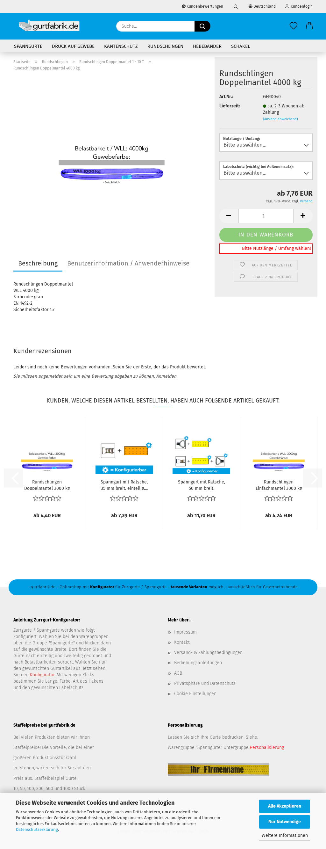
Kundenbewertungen (204, 6)
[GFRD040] (111, 155)
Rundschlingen (165, 46)
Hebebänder (207, 46)
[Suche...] (202, 26)
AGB (178, 673)
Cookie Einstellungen (195, 693)
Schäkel (240, 46)
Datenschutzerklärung (37, 829)
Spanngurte (28, 46)
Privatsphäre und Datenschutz (204, 683)
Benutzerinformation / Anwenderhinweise (128, 263)
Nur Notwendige (284, 821)
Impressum (185, 632)
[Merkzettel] (293, 26)
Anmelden (166, 376)
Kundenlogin (301, 6)
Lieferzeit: (229, 106)
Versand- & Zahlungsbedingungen (208, 652)
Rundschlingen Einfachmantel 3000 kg (279, 484)
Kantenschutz (121, 46)
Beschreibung (38, 263)
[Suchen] (236, 6)
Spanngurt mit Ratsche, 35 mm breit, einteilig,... (124, 484)
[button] (309, 26)
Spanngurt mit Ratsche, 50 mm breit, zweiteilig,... (201, 484)
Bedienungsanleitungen (198, 662)
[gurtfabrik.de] (49, 26)
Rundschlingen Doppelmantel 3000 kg (47, 484)
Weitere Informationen (285, 835)
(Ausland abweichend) (280, 119)
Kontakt (182, 642)
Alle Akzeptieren (284, 806)
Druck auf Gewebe (73, 46)
